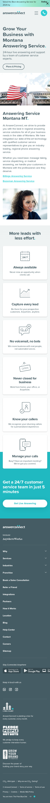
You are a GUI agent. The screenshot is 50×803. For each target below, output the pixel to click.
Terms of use (40, 787)
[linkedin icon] (4, 689)
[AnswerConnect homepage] (14, 526)
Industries (8, 565)
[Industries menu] (46, 565)
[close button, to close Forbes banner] (47, 3)
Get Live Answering (25, 503)
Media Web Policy (27, 792)
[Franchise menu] (46, 573)
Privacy (5, 792)
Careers (7, 644)
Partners (7, 601)
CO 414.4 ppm (9, 781)
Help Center (9, 629)
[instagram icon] (10, 689)
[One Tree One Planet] (8, 707)
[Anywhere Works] (11, 539)
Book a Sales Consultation (16, 580)
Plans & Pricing (13, 66)
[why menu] (46, 551)
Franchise (8, 572)
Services (7, 558)
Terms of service (26, 787)
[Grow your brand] (10, 755)
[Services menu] (46, 558)
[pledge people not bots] (10, 731)
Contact (7, 636)
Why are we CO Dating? (28, 781)
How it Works (9, 608)
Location (7, 615)
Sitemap (7, 651)
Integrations (9, 594)
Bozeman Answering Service (18, 181)
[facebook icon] (16, 689)
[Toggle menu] (36, 12)
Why (5, 551)
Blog (5, 622)
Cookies (14, 792)
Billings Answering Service (17, 176)
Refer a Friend (10, 587)
